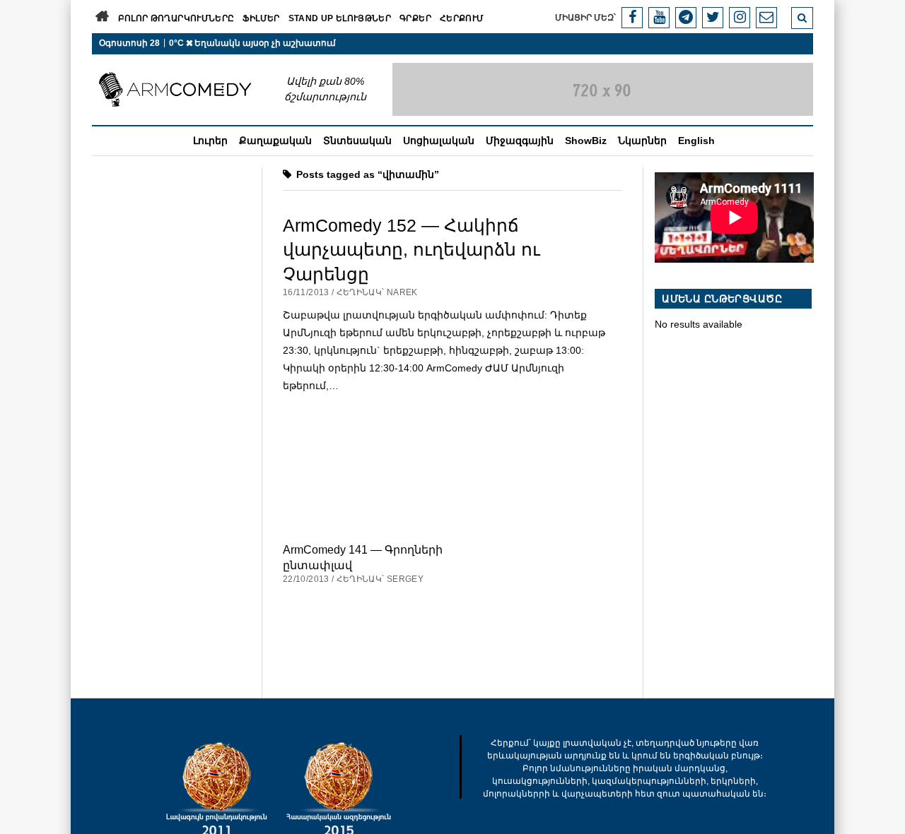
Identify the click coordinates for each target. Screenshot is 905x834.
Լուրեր (210, 140)
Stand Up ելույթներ (339, 18)
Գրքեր (415, 18)
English (696, 140)
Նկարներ (642, 140)
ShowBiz (586, 140)
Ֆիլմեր (261, 18)
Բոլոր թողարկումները (176, 18)
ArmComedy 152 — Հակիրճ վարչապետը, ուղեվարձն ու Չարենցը (411, 249)
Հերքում (462, 18)
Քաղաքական (275, 140)
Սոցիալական (438, 140)
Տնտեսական (357, 140)
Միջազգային (520, 140)
